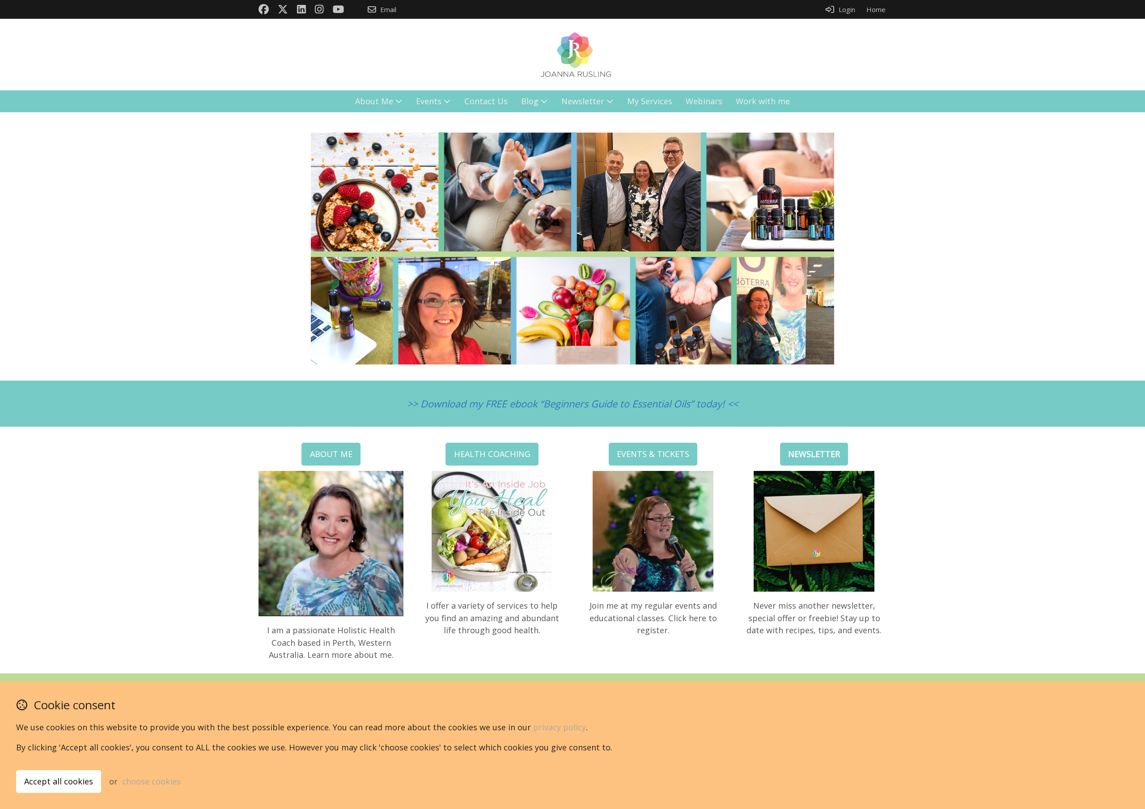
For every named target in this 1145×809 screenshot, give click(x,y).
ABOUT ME (331, 454)
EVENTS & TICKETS (653, 454)
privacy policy (559, 727)
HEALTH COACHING (492, 454)
